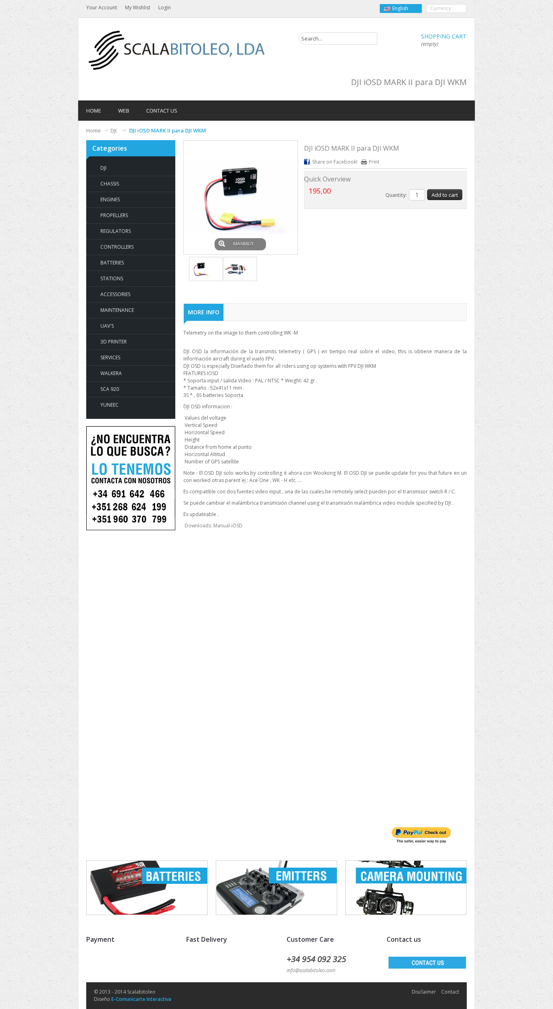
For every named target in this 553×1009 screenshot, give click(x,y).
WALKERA (111, 373)
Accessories (115, 294)
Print (374, 161)
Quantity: (396, 195)
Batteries (112, 262)
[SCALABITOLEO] (177, 50)
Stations (111, 278)
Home (93, 130)
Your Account (101, 7)
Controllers (117, 246)
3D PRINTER (113, 341)
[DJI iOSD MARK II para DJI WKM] (206, 269)
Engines (110, 199)
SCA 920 (109, 389)
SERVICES (110, 357)
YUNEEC (109, 404)
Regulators (115, 231)
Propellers (114, 215)
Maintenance (117, 310)
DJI (114, 130)
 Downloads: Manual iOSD (213, 525)
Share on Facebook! (334, 161)
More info (203, 312)
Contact (450, 991)
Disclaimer (424, 991)
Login (164, 7)
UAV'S (107, 325)
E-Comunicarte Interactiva (141, 999)
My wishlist (137, 7)
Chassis (109, 183)
